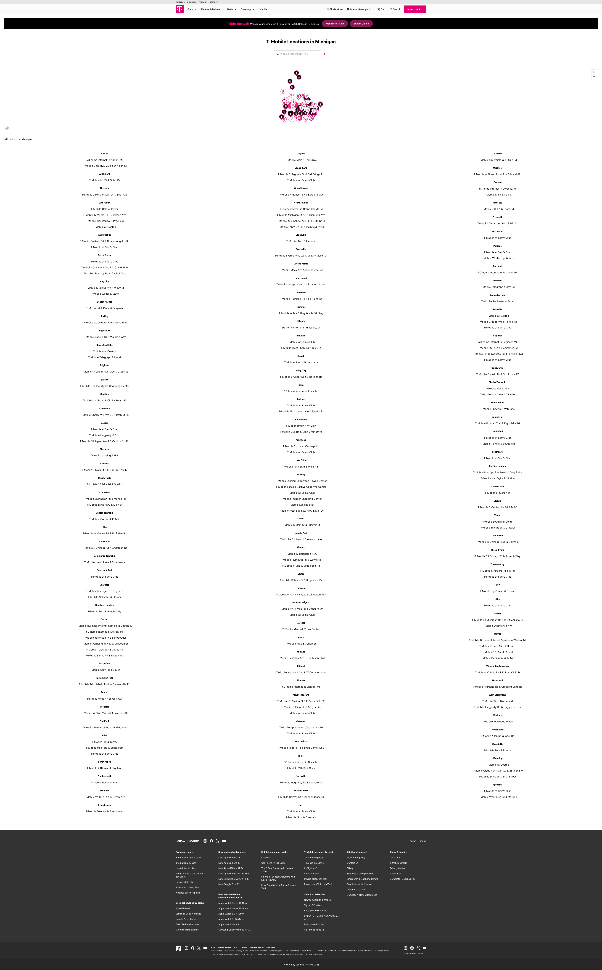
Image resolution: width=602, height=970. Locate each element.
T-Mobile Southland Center (497, 521)
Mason (301, 637)
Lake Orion (301, 460)
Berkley (104, 316)
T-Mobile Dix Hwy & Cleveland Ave (301, 539)
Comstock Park (105, 570)
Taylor (497, 515)
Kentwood (301, 440)
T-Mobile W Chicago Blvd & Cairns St (497, 541)
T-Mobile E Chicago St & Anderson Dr (104, 547)
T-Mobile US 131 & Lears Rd (497, 209)
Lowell (301, 574)
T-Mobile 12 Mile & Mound (497, 652)
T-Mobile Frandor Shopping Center (301, 498)
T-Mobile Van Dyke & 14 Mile (498, 478)
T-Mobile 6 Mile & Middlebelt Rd (301, 565)
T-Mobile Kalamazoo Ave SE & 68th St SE (301, 220)
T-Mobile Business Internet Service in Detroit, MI (104, 625)
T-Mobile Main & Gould (497, 194)
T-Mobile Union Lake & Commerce (104, 562)
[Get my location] (324, 53)
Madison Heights (300, 602)
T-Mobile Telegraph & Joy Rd (497, 286)
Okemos (497, 168)
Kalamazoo (301, 419)
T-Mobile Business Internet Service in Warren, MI (497, 640)
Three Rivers (497, 550)
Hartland (301, 292)
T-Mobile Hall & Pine (498, 388)
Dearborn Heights (104, 605)
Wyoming (497, 758)
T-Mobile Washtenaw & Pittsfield (104, 220)
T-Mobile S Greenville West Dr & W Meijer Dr (301, 255)
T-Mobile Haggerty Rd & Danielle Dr (301, 782)
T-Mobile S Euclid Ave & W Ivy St (104, 287)
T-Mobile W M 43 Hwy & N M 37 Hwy (301, 313)
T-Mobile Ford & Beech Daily (104, 611)
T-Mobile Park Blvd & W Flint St (300, 466)
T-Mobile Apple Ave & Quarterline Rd (301, 727)
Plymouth (497, 217)
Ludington (301, 588)
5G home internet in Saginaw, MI (497, 342)
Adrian (104, 154)
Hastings (301, 307)
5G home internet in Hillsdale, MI (301, 327)
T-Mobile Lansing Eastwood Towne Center (301, 486)
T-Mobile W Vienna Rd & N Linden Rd (105, 533)
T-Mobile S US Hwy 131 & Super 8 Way (497, 556)
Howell (300, 356)
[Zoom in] (593, 72)
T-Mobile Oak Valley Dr (104, 209)
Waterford (497, 680)
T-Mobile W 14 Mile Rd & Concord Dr (301, 608)
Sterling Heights (497, 466)
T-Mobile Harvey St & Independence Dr (301, 796)
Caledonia (104, 408)
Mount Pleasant (301, 695)
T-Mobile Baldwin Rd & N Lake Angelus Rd (104, 241)
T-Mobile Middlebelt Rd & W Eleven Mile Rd (104, 684)
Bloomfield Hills (104, 345)
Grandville (301, 235)
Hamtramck (301, 278)
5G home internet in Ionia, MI (301, 391)
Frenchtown (104, 805)
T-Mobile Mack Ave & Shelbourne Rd (301, 270)
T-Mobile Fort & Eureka (497, 750)
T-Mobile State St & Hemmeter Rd (497, 347)
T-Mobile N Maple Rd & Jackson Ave (104, 215)
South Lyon (497, 417)
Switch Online (361, 23)
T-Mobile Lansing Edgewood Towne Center (301, 480)
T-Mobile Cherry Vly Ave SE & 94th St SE (104, 414)
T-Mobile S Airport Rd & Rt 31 (497, 570)
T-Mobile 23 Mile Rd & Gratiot (104, 484)
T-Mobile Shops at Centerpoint (301, 446)
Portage (497, 246)
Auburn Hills (104, 235)
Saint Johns (497, 368)
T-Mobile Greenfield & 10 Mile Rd (497, 159)
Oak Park (497, 154)
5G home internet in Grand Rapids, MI (301, 209)
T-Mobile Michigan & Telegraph (104, 591)
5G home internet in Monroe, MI (301, 686)
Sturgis (497, 501)
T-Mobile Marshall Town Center (300, 629)
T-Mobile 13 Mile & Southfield (497, 443)
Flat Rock (104, 721)
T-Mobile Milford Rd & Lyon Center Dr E (301, 747)
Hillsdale (300, 321)
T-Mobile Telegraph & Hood (104, 357)
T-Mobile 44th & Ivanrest (301, 241)
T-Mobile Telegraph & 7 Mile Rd (104, 649)
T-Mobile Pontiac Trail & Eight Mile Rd (497, 423)
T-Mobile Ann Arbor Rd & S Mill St (497, 223)
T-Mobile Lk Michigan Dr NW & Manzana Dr (497, 619)
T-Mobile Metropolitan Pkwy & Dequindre (497, 472)
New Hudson (301, 741)
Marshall (300, 623)
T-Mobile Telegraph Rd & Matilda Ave (104, 727)
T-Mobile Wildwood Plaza (497, 721)
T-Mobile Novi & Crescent (301, 817)
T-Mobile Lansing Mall (301, 504)
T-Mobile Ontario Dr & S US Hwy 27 (497, 374)
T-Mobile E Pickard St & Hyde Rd (301, 707)
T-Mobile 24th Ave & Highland (104, 768)
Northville (301, 776)
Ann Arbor (104, 203)
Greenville (301, 249)
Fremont (104, 791)
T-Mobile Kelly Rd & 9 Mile (104, 669)
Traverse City (497, 564)
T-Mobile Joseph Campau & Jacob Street (300, 284)
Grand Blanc (301, 168)
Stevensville (497, 486)
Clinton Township (104, 513)
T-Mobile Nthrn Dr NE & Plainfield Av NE (301, 226)
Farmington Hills (104, 678)
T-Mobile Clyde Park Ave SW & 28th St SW (497, 770)
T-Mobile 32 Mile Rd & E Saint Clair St (497, 672)
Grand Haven (301, 188)
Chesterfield (104, 478)
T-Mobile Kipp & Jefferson (301, 643)
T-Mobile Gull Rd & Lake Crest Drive (301, 431)
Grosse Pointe (301, 264)
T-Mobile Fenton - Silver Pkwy (104, 698)
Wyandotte (497, 744)
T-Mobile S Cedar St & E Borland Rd (301, 376)
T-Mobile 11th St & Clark (301, 768)
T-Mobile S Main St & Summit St (301, 524)
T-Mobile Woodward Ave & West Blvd (104, 322)
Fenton (104, 692)
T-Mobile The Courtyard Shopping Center (104, 386)
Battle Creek (104, 255)
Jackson (301, 399)
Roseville (497, 309)
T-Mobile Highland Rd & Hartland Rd (300, 298)
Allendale (104, 188)
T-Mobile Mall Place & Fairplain (104, 308)
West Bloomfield (497, 695)
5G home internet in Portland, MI (497, 272)
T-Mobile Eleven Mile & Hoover (497, 646)
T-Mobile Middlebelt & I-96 (301, 553)
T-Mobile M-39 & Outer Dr (104, 180)
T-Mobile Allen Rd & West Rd (497, 735)
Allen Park (104, 174)
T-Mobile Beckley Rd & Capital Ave (104, 273)
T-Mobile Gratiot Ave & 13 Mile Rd (497, 321)
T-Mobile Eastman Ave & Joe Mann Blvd (301, 658)
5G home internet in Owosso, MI (497, 188)
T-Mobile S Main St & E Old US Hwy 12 (104, 469)
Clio (105, 527)
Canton (104, 423)
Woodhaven (497, 730)
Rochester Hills (497, 295)
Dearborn (104, 585)
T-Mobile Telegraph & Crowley (497, 527)
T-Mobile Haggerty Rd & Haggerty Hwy (497, 707)
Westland (497, 715)
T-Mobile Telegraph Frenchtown (104, 811)
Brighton (104, 365)
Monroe (301, 680)
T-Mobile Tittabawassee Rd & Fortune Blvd (497, 353)
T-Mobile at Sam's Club (104, 247)
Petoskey (497, 203)
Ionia (301, 385)
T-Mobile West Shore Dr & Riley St (301, 347)
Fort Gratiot (104, 762)
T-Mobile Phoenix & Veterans (497, 408)
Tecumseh (497, 535)
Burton (104, 380)
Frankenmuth (104, 776)
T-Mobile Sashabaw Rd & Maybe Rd (104, 498)
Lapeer (300, 519)
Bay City (104, 281)
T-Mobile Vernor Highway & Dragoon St (104, 643)
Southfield (497, 431)
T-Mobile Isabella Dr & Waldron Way (104, 336)
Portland (497, 266)
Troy (497, 585)
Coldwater (104, 541)
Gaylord (301, 154)
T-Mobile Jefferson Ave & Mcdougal (104, 637)
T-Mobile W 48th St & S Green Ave (104, 796)
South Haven (497, 403)
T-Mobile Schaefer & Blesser (104, 597)
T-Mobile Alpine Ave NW (497, 625)
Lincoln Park (301, 533)
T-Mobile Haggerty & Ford (104, 435)
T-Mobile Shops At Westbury (301, 362)
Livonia (301, 547)
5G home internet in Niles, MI (301, 762)
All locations (10, 139)
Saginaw (497, 336)
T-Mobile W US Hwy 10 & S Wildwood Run (301, 594)
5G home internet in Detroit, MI (104, 631)
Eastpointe (104, 663)
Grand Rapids (301, 203)
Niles (301, 756)
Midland (301, 652)
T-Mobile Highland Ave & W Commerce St (301, 672)
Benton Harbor (104, 302)
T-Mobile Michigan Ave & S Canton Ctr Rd (104, 441)
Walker (497, 614)
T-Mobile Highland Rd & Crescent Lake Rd (497, 686)
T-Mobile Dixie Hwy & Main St (104, 504)
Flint (104, 736)
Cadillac (104, 394)
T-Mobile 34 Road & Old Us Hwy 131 (104, 400)
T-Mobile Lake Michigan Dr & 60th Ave (104, 194)
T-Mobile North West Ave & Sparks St (301, 411)
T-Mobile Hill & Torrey (104, 741)
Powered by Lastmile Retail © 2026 (301, 964)
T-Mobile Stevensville (497, 492)
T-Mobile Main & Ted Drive (301, 159)
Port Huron (497, 231)
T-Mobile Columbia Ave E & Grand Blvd (104, 267)
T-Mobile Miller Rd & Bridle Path (104, 747)
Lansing (301, 474)
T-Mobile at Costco (104, 226)
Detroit (104, 619)
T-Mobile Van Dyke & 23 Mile (497, 394)
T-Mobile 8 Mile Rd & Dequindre (104, 655)
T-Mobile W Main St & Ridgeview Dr (301, 580)
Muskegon (301, 721)
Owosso (498, 182)
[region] (301, 99)
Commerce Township (104, 556)
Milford (301, 666)
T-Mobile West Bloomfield (497, 701)
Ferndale (104, 707)
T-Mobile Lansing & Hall (104, 455)
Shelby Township (497, 382)
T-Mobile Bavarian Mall (104, 782)
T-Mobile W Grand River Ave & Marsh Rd (497, 174)
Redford (497, 281)
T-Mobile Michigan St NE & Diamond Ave (301, 215)
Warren (497, 634)
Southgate (497, 452)
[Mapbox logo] (7, 128)
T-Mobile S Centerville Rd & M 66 (497, 507)
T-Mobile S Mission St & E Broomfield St (301, 701)
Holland (301, 336)
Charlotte (105, 449)
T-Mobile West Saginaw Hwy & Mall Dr (301, 510)
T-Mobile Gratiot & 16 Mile (104, 519)
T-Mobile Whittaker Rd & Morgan (497, 796)
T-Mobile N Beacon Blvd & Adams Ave (301, 194)
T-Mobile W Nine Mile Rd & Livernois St (104, 713)
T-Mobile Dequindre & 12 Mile (497, 658)
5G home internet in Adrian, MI (104, 159)
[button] (299, 118)
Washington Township (497, 666)
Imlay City (301, 370)
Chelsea (104, 464)
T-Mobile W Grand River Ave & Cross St (104, 371)
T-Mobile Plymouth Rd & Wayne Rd (301, 559)
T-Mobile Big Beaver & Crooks (497, 591)
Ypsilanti (497, 785)
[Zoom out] (593, 76)
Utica (497, 599)
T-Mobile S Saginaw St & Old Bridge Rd (301, 174)
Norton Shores (301, 791)
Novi (301, 805)
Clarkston (104, 492)
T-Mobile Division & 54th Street (497, 776)
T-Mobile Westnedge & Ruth (497, 258)
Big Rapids (104, 331)
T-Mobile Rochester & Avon (497, 301)
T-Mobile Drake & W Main (301, 425)
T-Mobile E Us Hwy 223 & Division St (104, 165)
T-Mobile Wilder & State (104, 293)
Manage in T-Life (335, 23)
